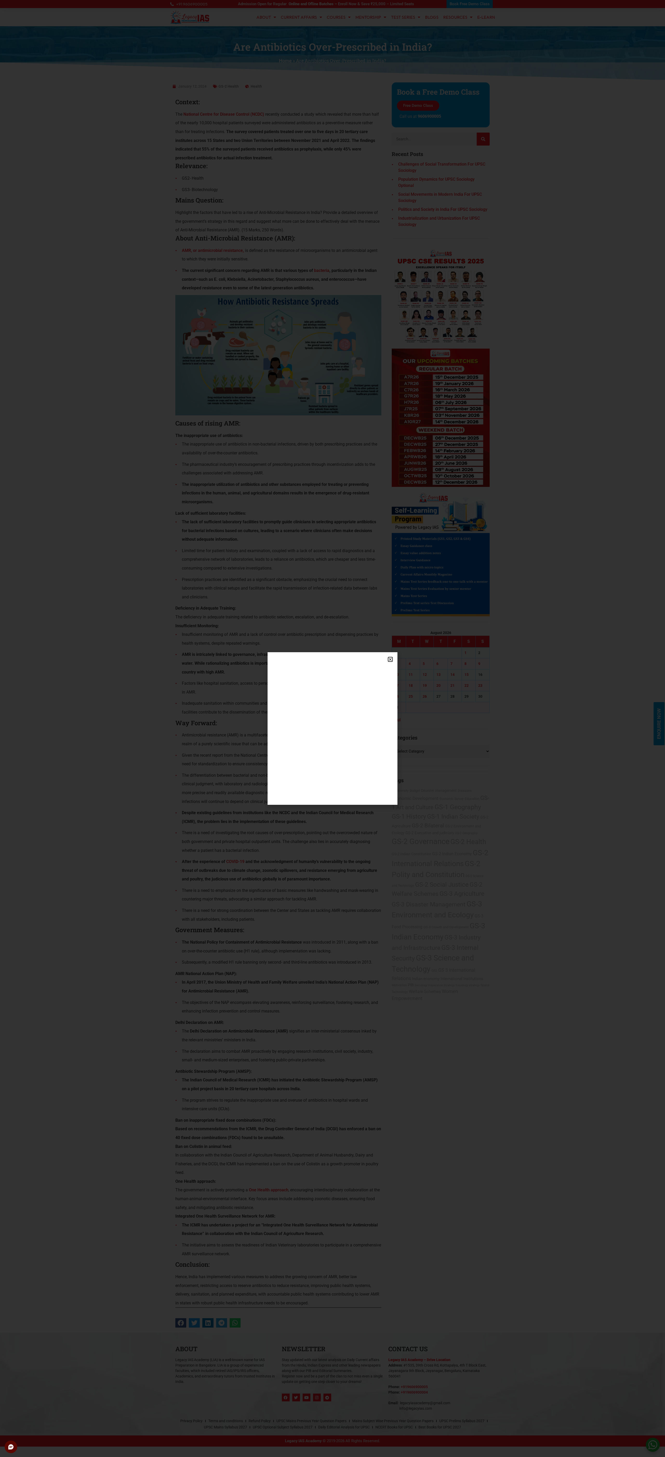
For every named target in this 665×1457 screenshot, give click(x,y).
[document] (332, 728)
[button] (390, 659)
